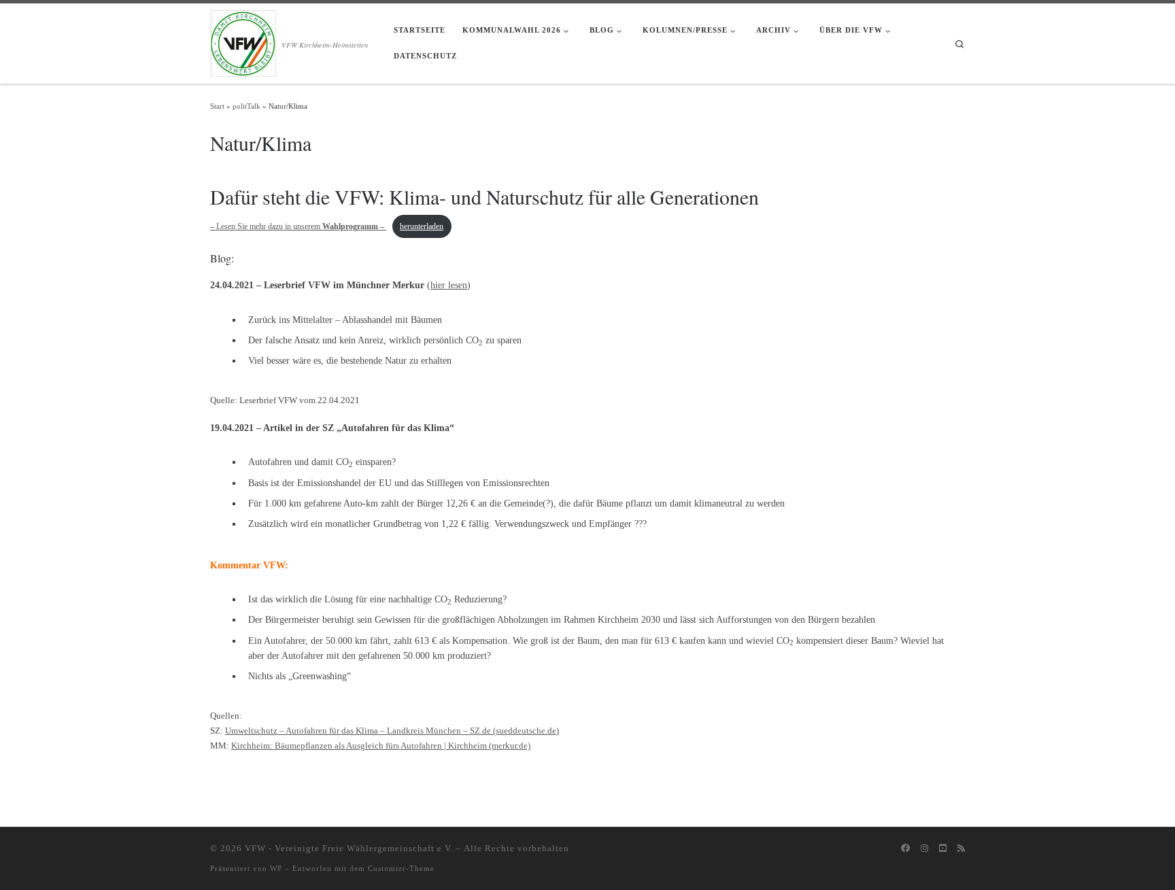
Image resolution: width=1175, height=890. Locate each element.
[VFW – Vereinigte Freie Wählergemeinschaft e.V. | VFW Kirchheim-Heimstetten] (243, 41)
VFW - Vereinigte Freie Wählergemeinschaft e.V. (349, 848)
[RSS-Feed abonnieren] (961, 848)
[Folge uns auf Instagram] (924, 848)
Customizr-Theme (401, 868)
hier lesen (448, 284)
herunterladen (421, 226)
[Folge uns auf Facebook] (905, 848)
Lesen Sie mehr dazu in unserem (297, 226)
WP (276, 868)
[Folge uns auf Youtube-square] (943, 848)
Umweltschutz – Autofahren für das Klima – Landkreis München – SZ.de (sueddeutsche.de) (392, 730)
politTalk (246, 106)
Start (217, 106)
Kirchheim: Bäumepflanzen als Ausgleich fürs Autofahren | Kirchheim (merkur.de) (380, 745)
